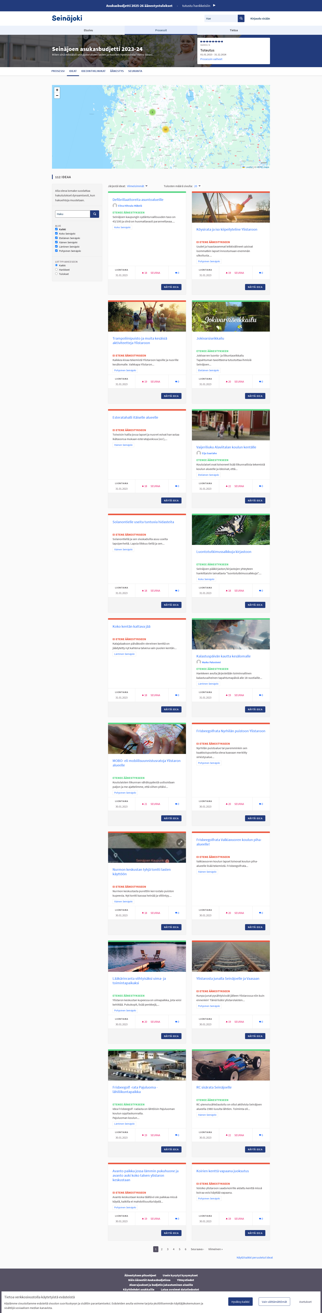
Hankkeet (64, 269)
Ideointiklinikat (93, 71)
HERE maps (263, 166)
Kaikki (62, 229)
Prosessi (58, 71)
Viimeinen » (215, 1249)
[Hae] (241, 18)
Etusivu (88, 30)
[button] (152, 112)
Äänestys (117, 71)
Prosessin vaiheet (211, 59)
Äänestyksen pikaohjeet (140, 1275)
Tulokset (64, 274)
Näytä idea (172, 287)
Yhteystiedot (185, 1280)
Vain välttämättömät (274, 1302)
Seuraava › (197, 1249)
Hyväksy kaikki (240, 1302)
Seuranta (135, 71)
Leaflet (249, 166)
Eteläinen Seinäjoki (69, 238)
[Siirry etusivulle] (69, 18)
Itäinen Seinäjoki (68, 242)
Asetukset (305, 1302)
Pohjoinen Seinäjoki (70, 251)
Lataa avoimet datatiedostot (180, 1289)
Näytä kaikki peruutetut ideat (255, 1257)
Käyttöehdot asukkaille (138, 1289)
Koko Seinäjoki (67, 233)
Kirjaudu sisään (260, 18)
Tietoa (234, 30)
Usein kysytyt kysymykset (180, 1275)
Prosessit (161, 30)
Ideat (73, 71)
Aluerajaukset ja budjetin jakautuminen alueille (161, 1285)
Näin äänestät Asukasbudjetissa (149, 1280)
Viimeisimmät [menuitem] (135, 185)
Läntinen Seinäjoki (69, 246)
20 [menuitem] (195, 185)
